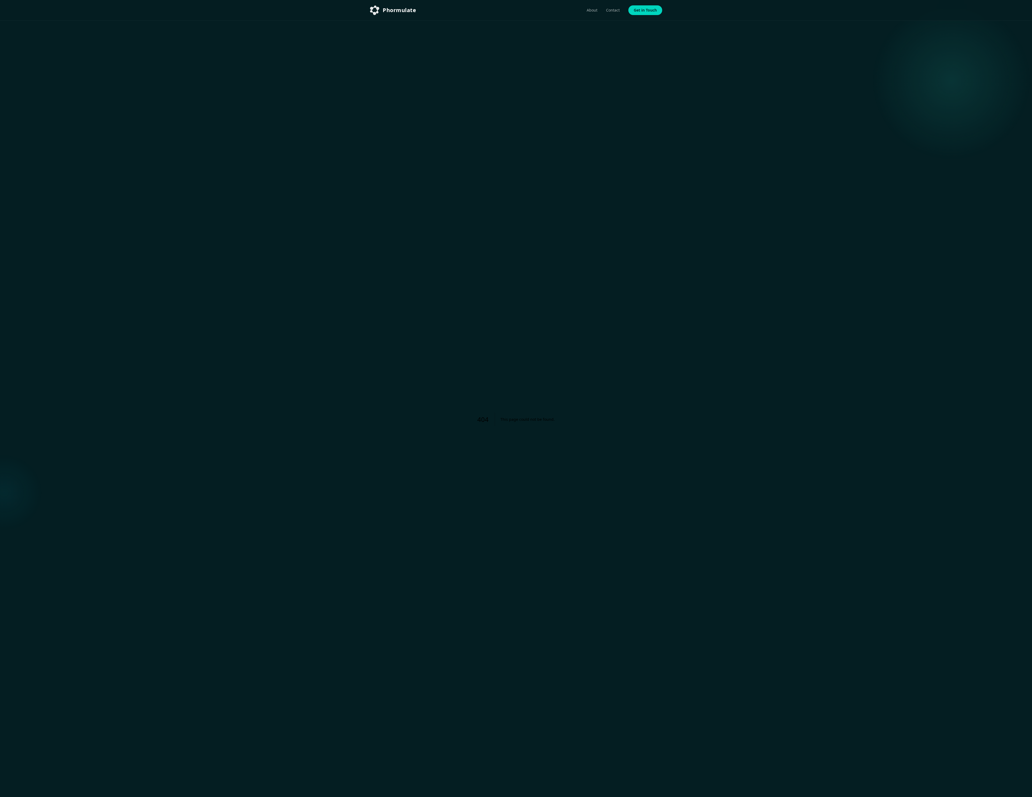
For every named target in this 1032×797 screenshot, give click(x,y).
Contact (613, 10)
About (592, 10)
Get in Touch (645, 10)
